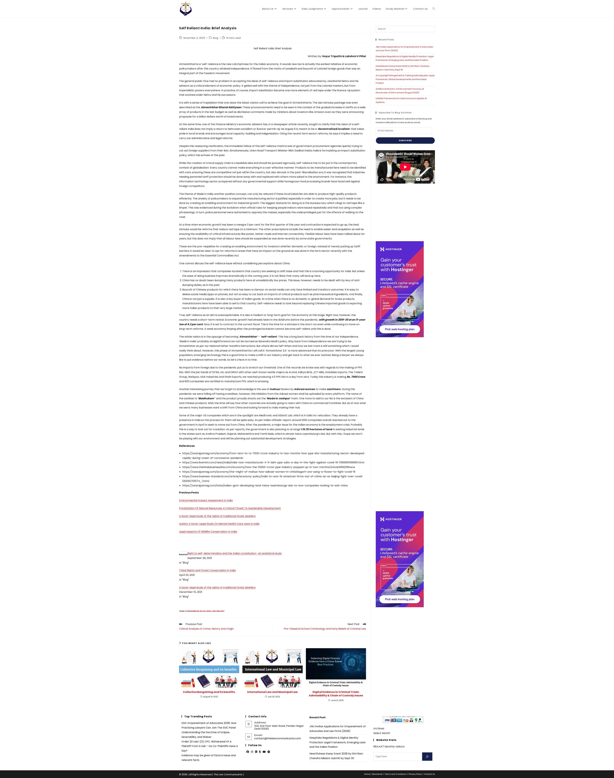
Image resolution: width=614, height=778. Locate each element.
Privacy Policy (415, 774)
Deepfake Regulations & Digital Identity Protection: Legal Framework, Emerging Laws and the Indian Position (337, 742)
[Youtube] (264, 752)
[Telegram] (269, 752)
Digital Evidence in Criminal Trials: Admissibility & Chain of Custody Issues (336, 693)
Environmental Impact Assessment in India (206, 500)
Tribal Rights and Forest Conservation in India (207, 570)
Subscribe (405, 140)
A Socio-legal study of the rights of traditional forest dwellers (217, 516)
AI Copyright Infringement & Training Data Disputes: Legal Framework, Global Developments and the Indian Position (405, 79)
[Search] (427, 756)
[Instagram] (252, 752)
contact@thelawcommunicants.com (277, 738)
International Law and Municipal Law (272, 692)
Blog (215, 38)
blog (202, 611)
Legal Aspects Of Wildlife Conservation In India (208, 531)
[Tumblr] (260, 752)
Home (367, 774)
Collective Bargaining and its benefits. (209, 692)
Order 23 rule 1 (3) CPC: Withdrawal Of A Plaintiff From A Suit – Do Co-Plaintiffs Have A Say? (209, 746)
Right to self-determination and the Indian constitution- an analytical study (234, 553)
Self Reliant (218, 611)
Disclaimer (377, 774)
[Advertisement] (405, 212)
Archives (378, 728)
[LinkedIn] (256, 752)
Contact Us (429, 774)
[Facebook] (247, 752)
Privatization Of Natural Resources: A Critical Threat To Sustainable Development (230, 508)
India (209, 611)
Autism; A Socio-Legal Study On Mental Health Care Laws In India (219, 524)
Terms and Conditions (396, 774)
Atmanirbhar (192, 611)
